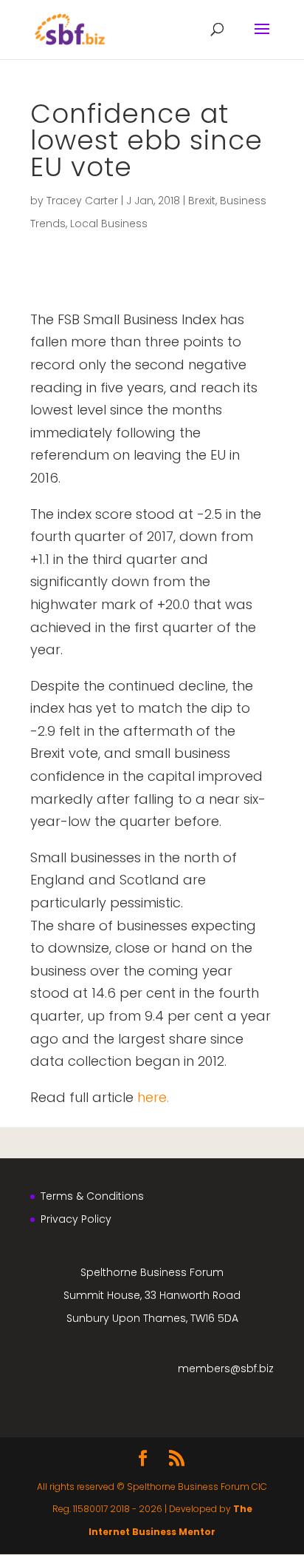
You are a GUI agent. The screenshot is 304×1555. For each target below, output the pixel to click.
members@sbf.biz (226, 1368)
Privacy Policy (76, 1219)
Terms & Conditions (92, 1196)
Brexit (201, 200)
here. (153, 1097)
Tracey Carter (82, 200)
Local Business (109, 223)
